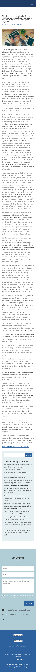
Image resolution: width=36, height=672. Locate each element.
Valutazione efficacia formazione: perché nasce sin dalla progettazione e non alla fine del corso (18, 506)
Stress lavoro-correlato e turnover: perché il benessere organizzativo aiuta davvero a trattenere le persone (18, 482)
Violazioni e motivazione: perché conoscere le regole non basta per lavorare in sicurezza (18, 467)
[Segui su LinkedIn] (3, 619)
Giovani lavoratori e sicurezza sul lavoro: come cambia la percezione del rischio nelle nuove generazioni (18, 474)
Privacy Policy (18, 635)
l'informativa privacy (17, 595)
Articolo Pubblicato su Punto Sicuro (15, 447)
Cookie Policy (18, 640)
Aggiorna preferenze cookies (18, 646)
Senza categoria (17, 24)
